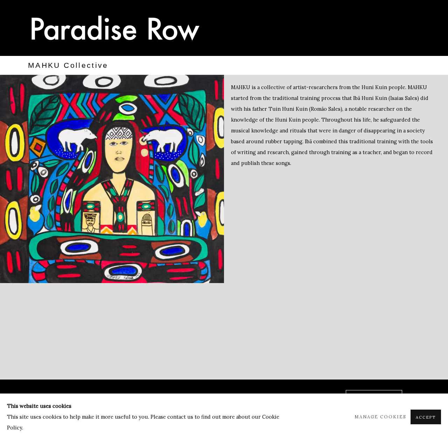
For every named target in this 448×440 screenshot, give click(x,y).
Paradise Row (115, 28)
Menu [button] (413, 29)
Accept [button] (426, 417)
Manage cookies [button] (380, 416)
